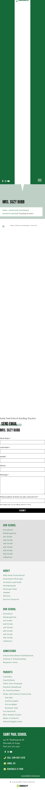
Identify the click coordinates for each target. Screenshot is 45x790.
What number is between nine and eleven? (19, 497)
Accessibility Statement (30, 776)
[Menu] (39, 180)
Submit (22, 510)
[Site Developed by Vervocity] (22, 786)
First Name (5, 438)
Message (4, 475)
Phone (3, 465)
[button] (3, 181)
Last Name (5, 447)
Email (3, 456)
